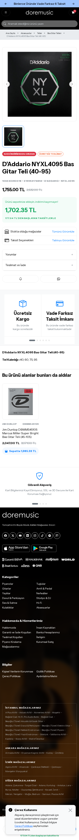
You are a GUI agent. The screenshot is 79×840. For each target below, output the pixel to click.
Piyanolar (7, 583)
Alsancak (24, 766)
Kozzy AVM (21, 738)
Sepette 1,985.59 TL (22, 451)
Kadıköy (9, 738)
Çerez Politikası (11, 676)
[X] (13, 535)
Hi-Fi (39, 602)
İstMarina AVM (58, 734)
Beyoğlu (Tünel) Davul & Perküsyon (22, 725)
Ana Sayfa (10, 33)
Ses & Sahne (9, 602)
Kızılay (49, 752)
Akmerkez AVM (42, 712)
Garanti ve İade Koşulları (16, 632)
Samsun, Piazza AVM (53, 794)
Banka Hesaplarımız (48, 632)
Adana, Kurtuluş (47, 785)
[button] (39, 231)
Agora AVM (11, 766)
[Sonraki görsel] (72, 84)
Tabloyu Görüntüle (63, 240)
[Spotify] (49, 535)
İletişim (40, 637)
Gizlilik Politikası (45, 671)
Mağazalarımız (10, 646)
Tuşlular (41, 583)
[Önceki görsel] (7, 84)
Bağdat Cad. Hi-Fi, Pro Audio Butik (22, 716)
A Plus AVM (11, 712)
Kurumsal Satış (45, 642)
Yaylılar (6, 593)
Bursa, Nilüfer (12, 789)
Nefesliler (42, 593)
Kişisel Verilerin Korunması (17, 671)
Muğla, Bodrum (32, 794)
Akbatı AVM (25, 712)
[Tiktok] (42, 535)
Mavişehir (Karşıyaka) (16, 771)
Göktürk (44, 734)
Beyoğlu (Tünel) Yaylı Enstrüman (21, 734)
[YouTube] (20, 535)
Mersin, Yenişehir (14, 794)
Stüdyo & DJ (43, 598)
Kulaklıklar (8, 607)
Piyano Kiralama (11, 642)
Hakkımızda (9, 627)
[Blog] (57, 535)
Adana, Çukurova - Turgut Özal (21, 785)
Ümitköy (59, 752)
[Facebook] (5, 535)
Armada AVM (12, 752)
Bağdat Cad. (47, 716)
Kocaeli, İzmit (51, 789)
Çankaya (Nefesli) (40, 766)
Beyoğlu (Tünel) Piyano (53, 730)
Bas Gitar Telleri (54, 33)
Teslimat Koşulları (12, 637)
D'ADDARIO (51, 181)
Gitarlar (6, 588)
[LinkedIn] (27, 535)
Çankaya (56, 766)
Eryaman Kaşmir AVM (32, 752)
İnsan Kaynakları (45, 627)
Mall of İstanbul (36, 738)
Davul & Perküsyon (13, 598)
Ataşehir (56, 712)
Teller (39, 33)
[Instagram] (35, 535)
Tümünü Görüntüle (63, 231)
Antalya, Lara (64, 785)
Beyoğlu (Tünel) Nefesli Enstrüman (22, 730)
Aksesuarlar (26, 33)
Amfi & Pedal (44, 588)
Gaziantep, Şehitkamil (32, 789)
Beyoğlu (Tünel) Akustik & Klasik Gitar (24, 721)
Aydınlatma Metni (46, 676)
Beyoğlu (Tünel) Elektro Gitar (56, 725)
